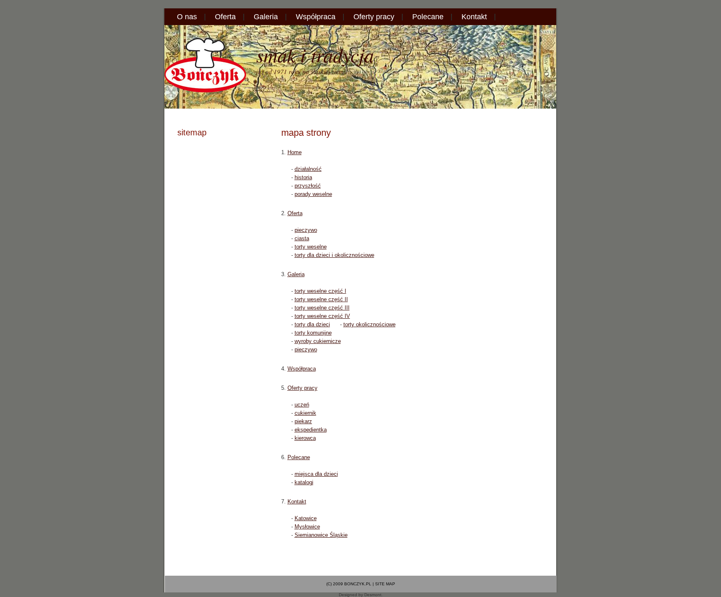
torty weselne (311, 247)
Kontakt (474, 17)
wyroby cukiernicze (318, 341)
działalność (308, 169)
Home (294, 152)
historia (303, 177)
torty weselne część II (321, 299)
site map (385, 584)
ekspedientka (311, 430)
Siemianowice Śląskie (321, 535)
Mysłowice (307, 526)
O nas (187, 17)
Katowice (306, 518)
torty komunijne (313, 333)
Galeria (266, 17)
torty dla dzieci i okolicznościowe (334, 255)
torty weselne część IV (322, 316)
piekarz (303, 421)
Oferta (225, 17)
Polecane (428, 17)
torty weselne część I (320, 291)
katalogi (304, 482)
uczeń (302, 404)
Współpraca (315, 17)
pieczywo (306, 230)
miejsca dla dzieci (316, 474)
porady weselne (313, 194)
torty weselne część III (322, 308)
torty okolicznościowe (369, 324)
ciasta (302, 238)
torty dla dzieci (312, 324)
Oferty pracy (373, 17)
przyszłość (308, 186)
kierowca (305, 438)
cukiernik (305, 413)
